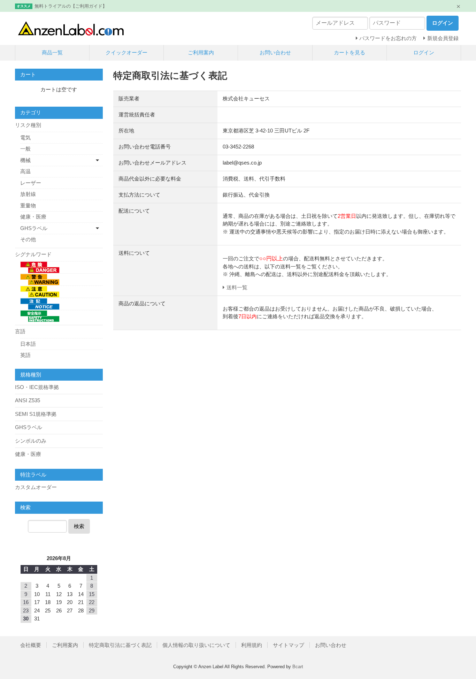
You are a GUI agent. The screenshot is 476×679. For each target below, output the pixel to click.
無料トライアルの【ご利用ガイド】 (70, 6)
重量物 (28, 205)
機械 (25, 160)
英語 (25, 355)
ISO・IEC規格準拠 (37, 387)
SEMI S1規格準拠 (35, 414)
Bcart (297, 666)
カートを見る (349, 52)
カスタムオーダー (36, 487)
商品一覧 (52, 52)
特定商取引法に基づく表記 (120, 645)
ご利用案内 (201, 52)
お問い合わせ (275, 52)
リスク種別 (28, 125)
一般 (25, 149)
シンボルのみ (30, 441)
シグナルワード (33, 254)
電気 (25, 137)
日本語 (28, 344)
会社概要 (30, 645)
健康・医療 (33, 217)
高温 (25, 171)
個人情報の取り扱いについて (196, 645)
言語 (20, 331)
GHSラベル (33, 228)
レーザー (30, 183)
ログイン (423, 52)
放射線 (28, 194)
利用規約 (251, 645)
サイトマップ (288, 645)
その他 (28, 239)
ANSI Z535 (27, 400)
